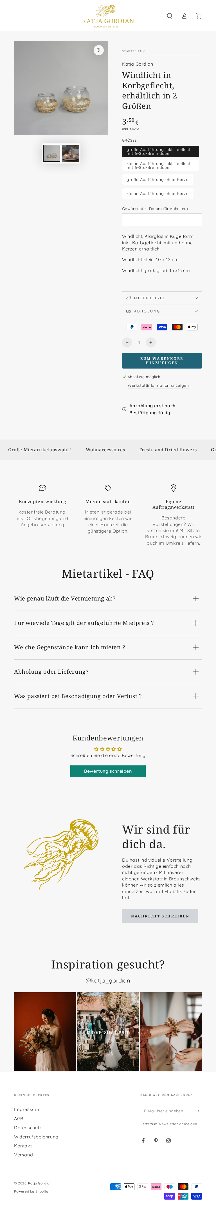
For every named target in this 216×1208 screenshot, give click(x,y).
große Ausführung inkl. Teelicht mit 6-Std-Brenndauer (159, 151)
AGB (18, 1118)
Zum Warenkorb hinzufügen (162, 360)
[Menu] (17, 16)
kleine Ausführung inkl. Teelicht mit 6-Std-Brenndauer (159, 165)
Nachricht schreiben (160, 916)
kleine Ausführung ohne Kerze (158, 193)
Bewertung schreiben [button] (108, 771)
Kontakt (23, 1146)
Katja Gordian (137, 64)
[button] (169, 16)
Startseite (132, 51)
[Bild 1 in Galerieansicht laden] (51, 153)
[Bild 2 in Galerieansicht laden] (70, 153)
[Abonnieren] (198, 1111)
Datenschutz (28, 1127)
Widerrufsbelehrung (36, 1137)
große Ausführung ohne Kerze (158, 179)
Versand (23, 1155)
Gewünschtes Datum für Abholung (155, 208)
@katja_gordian (108, 980)
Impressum (26, 1109)
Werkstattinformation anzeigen (158, 385)
